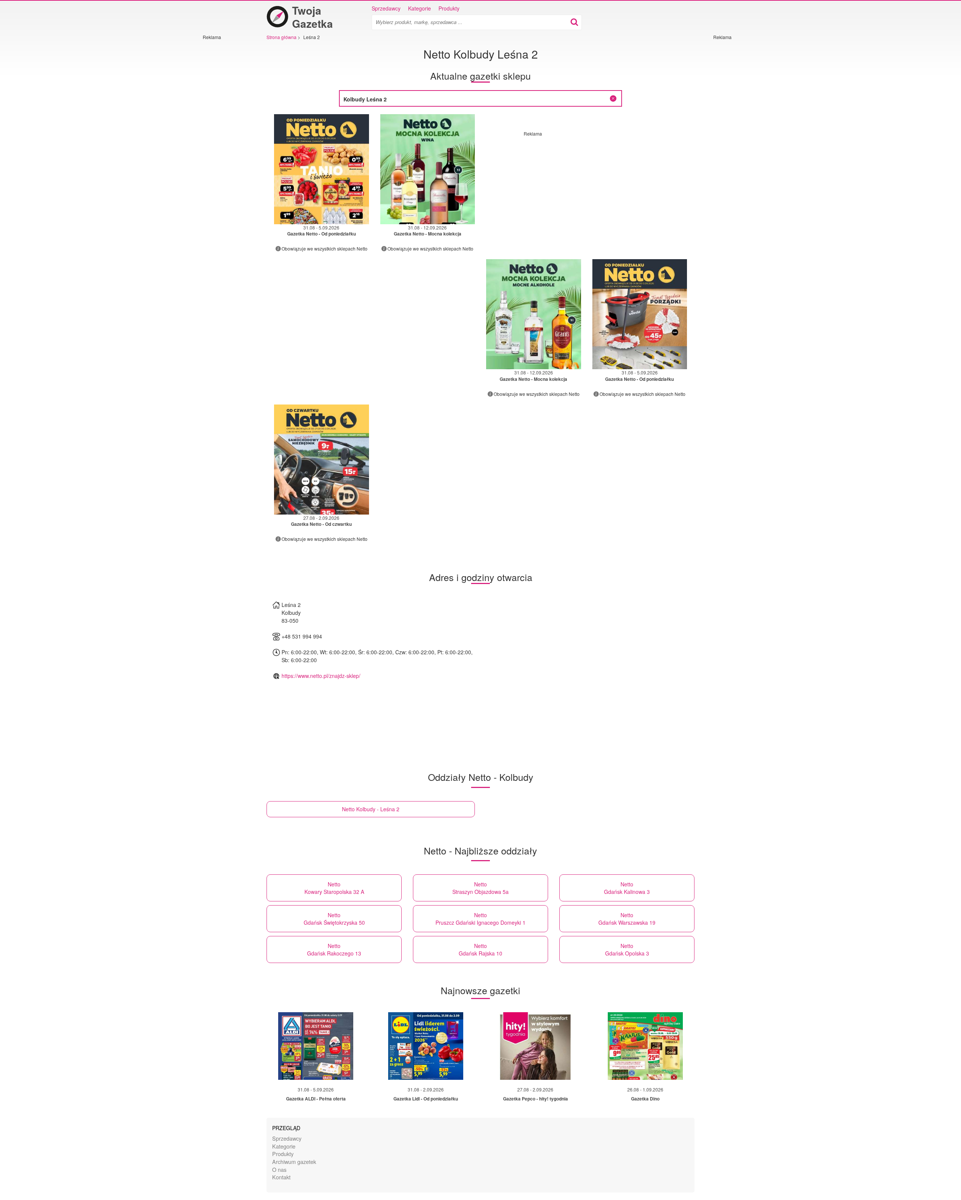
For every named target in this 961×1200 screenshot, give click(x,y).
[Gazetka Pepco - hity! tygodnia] (535, 1046)
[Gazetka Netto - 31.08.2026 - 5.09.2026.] (321, 169)
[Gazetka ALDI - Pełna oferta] (315, 1046)
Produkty (448, 8)
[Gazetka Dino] (645, 1046)
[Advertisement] (225, 153)
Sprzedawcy (386, 8)
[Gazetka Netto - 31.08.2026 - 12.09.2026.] (427, 169)
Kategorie (419, 8)
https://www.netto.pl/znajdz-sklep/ (321, 675)
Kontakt (281, 1177)
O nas (279, 1169)
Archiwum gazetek (294, 1161)
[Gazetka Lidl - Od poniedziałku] (425, 1046)
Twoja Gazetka (312, 17)
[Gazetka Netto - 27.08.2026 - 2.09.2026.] (321, 460)
